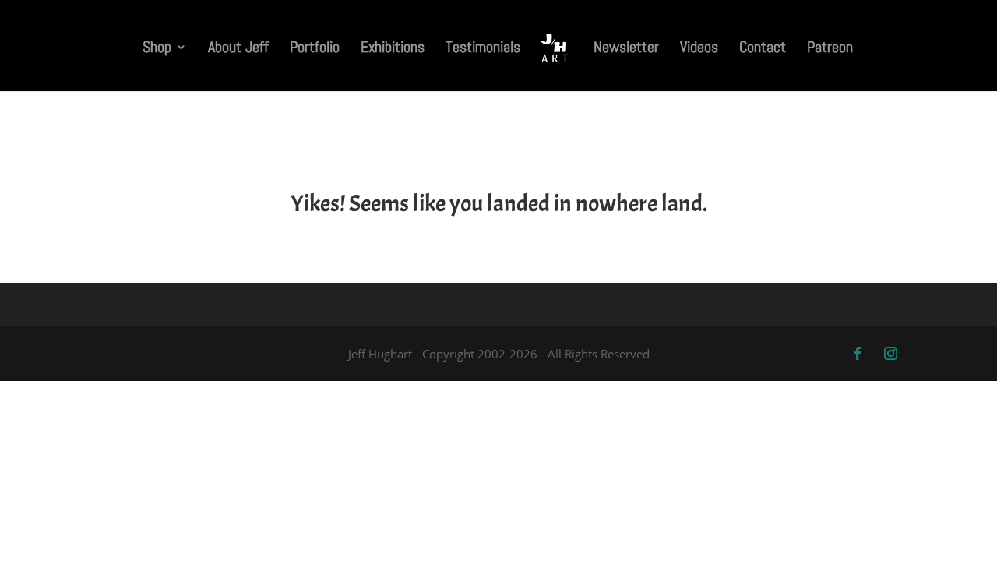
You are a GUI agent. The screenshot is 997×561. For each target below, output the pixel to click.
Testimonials (483, 49)
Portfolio (315, 49)
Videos (699, 49)
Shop (157, 49)
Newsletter (626, 49)
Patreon (830, 49)
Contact (762, 49)
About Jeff (238, 49)
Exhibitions (393, 49)
